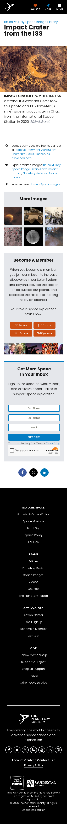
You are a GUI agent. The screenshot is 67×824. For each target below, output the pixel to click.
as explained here (31, 156)
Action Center (33, 615)
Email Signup (33, 622)
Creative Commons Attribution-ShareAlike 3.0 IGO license (34, 152)
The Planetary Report (33, 596)
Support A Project (33, 662)
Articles (33, 561)
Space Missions (33, 521)
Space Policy (34, 535)
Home (34, 184)
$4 (21, 325)
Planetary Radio (34, 568)
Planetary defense (35, 173)
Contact (34, 636)
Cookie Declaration (33, 810)
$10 (44, 325)
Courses (33, 589)
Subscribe (34, 437)
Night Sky (33, 528)
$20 (21, 333)
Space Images (50, 184)
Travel (33, 676)
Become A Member (33, 629)
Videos (33, 582)
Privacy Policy (52, 443)
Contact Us (45, 760)
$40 (44, 333)
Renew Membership (33, 655)
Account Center (23, 760)
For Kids (33, 542)
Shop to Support (33, 669)
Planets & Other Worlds (34, 514)
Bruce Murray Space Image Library (31, 22)
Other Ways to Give (33, 683)
